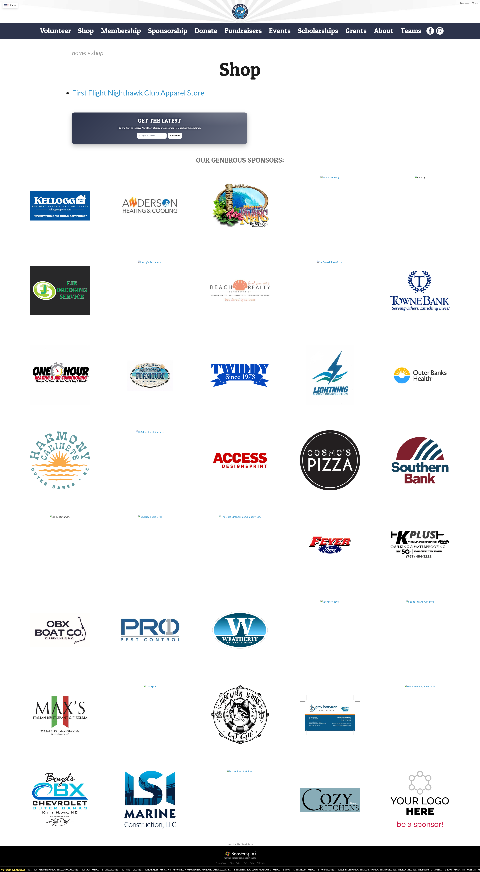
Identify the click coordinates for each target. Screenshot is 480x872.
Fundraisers (243, 30)
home (79, 52)
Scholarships (318, 30)
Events (280, 30)
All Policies (261, 863)
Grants (356, 30)
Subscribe (175, 136)
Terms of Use (221, 863)
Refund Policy (249, 863)
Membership (121, 30)
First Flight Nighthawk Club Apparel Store (138, 92)
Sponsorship (167, 30)
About (383, 30)
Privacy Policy (235, 863)
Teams (410, 30)
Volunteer (55, 30)
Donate (206, 30)
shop (97, 52)
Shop (86, 30)
